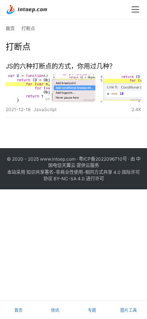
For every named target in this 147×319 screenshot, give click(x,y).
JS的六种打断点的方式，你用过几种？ (61, 66)
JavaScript (45, 109)
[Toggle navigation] (135, 9)
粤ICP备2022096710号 (103, 159)
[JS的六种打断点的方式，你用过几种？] (73, 88)
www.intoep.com (57, 159)
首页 (10, 28)
